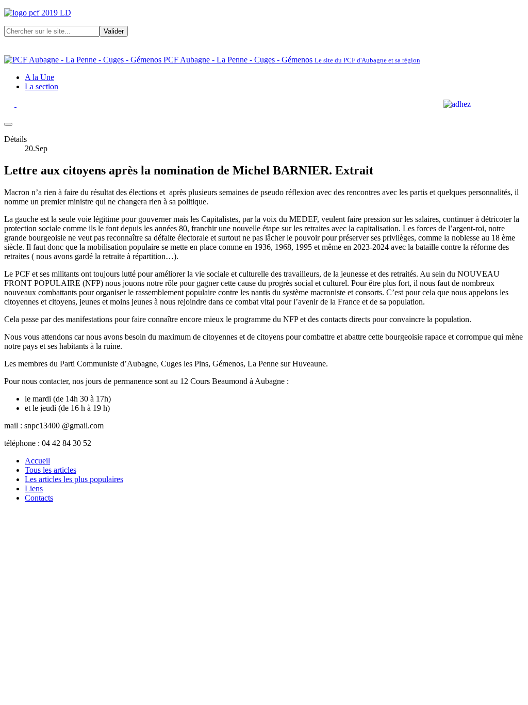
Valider (114, 31)
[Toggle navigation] (8, 124)
